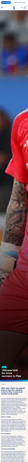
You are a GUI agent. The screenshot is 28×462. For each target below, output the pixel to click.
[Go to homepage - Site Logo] (14, 8)
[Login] (25, 7)
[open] (2, 8)
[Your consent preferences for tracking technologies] (25, 459)
